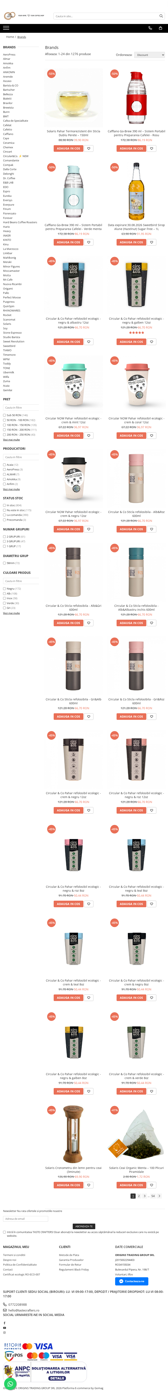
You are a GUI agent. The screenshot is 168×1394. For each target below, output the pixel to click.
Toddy (7, 363)
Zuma (6, 381)
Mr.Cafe (7, 279)
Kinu (6, 244)
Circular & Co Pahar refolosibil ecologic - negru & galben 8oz (73, 1076)
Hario (6, 227)
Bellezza (8, 94)
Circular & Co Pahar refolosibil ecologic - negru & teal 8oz (136, 888)
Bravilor (7, 103)
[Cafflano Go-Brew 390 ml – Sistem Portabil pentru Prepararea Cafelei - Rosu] (136, 97)
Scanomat (9, 319)
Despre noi (9, 1260)
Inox (9, 598)
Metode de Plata (69, 1255)
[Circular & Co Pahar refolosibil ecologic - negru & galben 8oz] (73, 1040)
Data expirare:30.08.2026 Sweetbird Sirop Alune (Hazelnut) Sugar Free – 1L (136, 227)
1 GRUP (11, 546)
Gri (8, 608)
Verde (10, 603)
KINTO (7, 240)
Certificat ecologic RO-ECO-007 (21, 1274)
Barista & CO (10, 85)
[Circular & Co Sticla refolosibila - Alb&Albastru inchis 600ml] (136, 572)
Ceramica (8, 143)
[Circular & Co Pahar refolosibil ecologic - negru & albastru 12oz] (73, 285)
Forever (7, 218)
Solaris (7, 324)
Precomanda (14, 520)
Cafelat (7, 125)
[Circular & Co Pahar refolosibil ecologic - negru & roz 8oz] (73, 853)
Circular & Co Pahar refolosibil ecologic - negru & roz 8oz (73, 888)
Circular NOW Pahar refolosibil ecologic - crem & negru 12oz (73, 514)
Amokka (8, 63)
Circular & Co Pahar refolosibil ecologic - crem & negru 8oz (136, 982)
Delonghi (8, 174)
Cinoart (7, 151)
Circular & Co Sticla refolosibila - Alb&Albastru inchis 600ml (136, 608)
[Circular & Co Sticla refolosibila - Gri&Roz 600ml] (136, 665)
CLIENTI (64, 1247)
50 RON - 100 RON (18, 420)
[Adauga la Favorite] (88, 148)
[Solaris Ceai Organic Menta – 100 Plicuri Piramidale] (136, 1134)
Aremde (8, 76)
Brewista (8, 107)
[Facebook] (4, 1323)
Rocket (7, 315)
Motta (7, 275)
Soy (5, 328)
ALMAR (11, 474)
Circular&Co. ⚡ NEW (15, 156)
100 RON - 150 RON (18, 425)
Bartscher (9, 90)
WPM (6, 359)
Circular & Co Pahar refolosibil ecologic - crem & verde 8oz (136, 1076)
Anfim (6, 67)
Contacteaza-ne (134, 1281)
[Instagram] (4, 1332)
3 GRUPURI (13, 541)
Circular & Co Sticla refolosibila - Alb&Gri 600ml (73, 608)
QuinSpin (8, 306)
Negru (10, 588)
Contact (8, 1269)
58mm (11, 563)
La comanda (14, 515)
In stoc (11, 505)
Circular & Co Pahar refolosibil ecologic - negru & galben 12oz (136, 320)
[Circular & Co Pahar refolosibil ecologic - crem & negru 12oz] (73, 759)
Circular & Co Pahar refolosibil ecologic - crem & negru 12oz (73, 795)
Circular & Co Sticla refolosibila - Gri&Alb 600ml (73, 701)
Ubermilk (8, 372)
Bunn (6, 112)
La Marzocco (10, 249)
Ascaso (7, 81)
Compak (8, 165)
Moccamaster (11, 271)
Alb (9, 593)
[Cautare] (161, 16)
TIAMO (7, 350)
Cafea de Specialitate (15, 120)
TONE (6, 368)
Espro (6, 191)
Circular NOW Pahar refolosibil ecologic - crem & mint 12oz (73, 420)
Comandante (11, 160)
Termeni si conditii (14, 1255)
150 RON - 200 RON (18, 429)
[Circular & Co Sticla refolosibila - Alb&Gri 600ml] (73, 572)
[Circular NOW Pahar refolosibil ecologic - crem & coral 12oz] (136, 384)
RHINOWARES (11, 310)
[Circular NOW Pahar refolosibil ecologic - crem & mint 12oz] (73, 384)
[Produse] (6, 29)
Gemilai (7, 390)
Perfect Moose (12, 297)
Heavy (7, 231)
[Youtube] (4, 1328)
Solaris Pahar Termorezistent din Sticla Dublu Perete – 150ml (73, 133)
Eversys (7, 200)
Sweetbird (9, 346)
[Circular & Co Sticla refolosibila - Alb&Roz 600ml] (136, 478)
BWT (6, 116)
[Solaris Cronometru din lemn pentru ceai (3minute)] (73, 1134)
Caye (6, 138)
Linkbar (7, 253)
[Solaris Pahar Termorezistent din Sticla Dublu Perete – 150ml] (73, 97)
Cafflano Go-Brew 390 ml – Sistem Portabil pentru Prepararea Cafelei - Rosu (136, 133)
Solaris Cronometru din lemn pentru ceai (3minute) (73, 1170)
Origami (8, 288)
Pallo (6, 293)
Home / (11, 37)
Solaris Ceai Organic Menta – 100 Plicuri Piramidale (136, 1170)
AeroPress (9, 54)
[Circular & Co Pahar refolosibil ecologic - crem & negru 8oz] (136, 946)
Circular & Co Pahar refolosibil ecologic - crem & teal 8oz (73, 982)
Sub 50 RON (14, 415)
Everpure (8, 204)
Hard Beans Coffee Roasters (20, 222)
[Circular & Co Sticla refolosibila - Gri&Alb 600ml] (73, 665)
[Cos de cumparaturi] (160, 28)
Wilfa (6, 377)
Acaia (6, 385)
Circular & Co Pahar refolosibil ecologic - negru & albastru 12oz (73, 320)
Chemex (8, 147)
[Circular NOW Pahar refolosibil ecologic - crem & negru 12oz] (73, 478)
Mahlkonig (9, 257)
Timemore (9, 355)
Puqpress (9, 301)
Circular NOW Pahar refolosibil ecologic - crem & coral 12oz (137, 420)
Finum (7, 209)
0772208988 (17, 1304)
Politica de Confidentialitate (20, 1264)
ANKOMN (9, 72)
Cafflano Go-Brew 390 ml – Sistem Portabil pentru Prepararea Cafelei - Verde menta (73, 227)
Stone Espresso (12, 332)
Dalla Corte (9, 169)
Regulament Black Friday (74, 1269)
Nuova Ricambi (12, 284)
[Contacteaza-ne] (150, 28)
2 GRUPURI (13, 536)
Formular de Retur (70, 1264)
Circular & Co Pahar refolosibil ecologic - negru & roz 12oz (136, 795)
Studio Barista (11, 337)
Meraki (7, 262)
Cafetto (7, 129)
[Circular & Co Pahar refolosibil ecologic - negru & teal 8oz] (136, 853)
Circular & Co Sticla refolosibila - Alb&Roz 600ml (136, 514)
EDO (5, 187)
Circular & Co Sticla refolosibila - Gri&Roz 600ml (136, 701)
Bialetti (7, 98)
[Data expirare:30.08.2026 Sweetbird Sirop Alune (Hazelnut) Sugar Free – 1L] (136, 191)
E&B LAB (8, 182)
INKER (7, 235)
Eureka (7, 196)
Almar (6, 59)
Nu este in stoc (16, 510)
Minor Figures (11, 266)
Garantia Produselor (71, 1260)
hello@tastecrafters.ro (23, 1310)
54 (153, 1196)
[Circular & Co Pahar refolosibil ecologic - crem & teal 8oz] (73, 946)
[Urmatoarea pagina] (159, 1196)
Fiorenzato (9, 213)
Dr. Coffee (9, 178)
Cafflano (8, 134)
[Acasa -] (23, 16)
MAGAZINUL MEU (16, 1247)
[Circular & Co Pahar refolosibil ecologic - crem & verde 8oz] (136, 1040)
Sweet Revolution (13, 341)
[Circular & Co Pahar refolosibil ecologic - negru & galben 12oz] (136, 285)
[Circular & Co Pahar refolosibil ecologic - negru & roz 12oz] (136, 759)
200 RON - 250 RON (18, 434)
